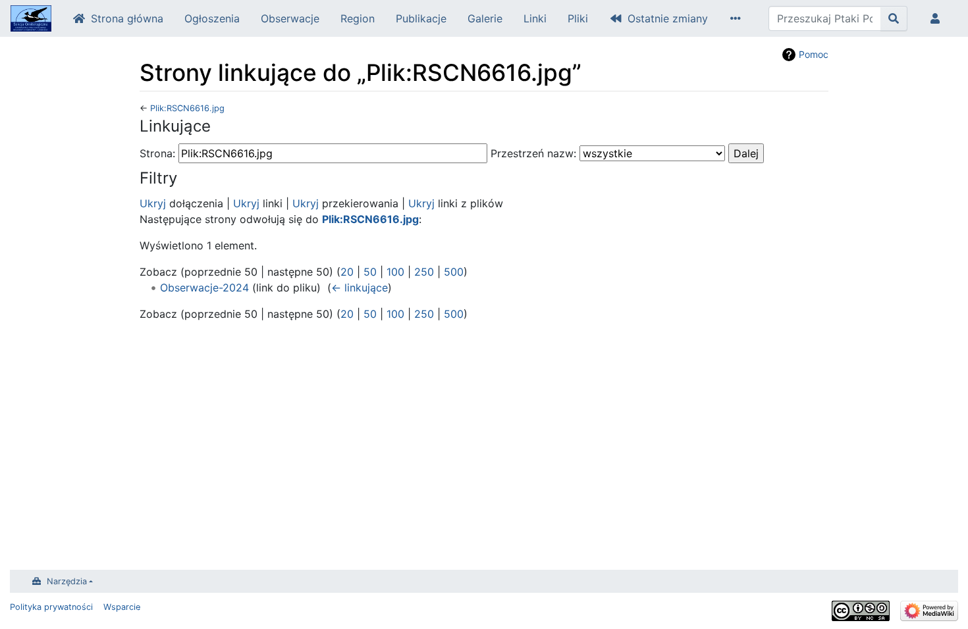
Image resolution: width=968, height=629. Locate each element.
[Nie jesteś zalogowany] (937, 18)
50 (370, 271)
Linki (535, 18)
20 (347, 271)
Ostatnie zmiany (668, 18)
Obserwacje (290, 18)
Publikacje (421, 18)
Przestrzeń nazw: (533, 153)
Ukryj (153, 203)
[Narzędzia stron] (738, 18)
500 (454, 271)
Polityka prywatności (51, 607)
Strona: (157, 153)
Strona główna (127, 18)
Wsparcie (121, 607)
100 (395, 271)
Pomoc (813, 54)
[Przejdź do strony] (893, 18)
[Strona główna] (31, 20)
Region (357, 18)
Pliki (578, 18)
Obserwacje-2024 (204, 287)
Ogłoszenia (212, 18)
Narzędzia (67, 581)
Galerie (485, 18)
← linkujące (359, 287)
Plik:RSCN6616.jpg (187, 108)
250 (424, 271)
